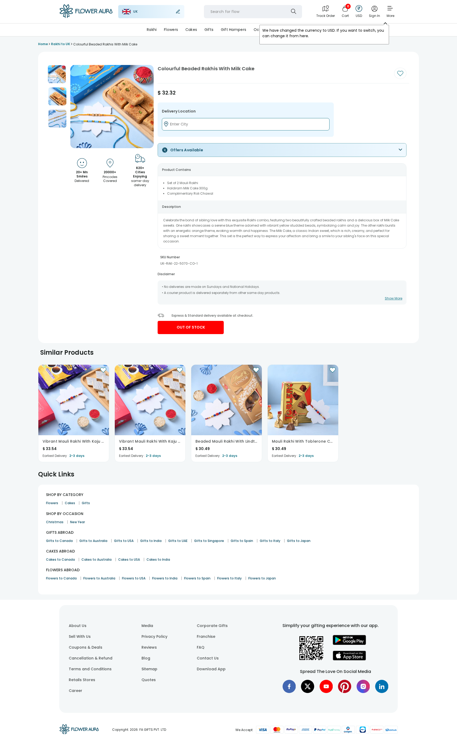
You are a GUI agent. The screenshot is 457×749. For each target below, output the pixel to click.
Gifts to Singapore (209, 541)
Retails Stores (82, 679)
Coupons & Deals (85, 647)
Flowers (171, 29)
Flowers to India (164, 578)
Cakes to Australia (96, 559)
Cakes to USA (129, 559)
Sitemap (149, 669)
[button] (57, 74)
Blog (145, 658)
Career (75, 690)
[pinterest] (344, 686)
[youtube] (326, 686)
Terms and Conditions (90, 669)
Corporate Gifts (212, 625)
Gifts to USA (124, 541)
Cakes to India (158, 559)
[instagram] (363, 686)
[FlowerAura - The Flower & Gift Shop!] (86, 17)
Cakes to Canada (60, 559)
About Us (77, 625)
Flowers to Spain (197, 578)
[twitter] (307, 686)
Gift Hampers (233, 29)
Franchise (206, 636)
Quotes (148, 679)
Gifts (208, 29)
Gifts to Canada (59, 541)
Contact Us (208, 658)
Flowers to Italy (229, 578)
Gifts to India (151, 541)
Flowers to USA (133, 578)
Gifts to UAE (178, 541)
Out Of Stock (191, 327)
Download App (211, 669)
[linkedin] (381, 686)
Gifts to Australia (93, 541)
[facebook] (289, 686)
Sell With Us (80, 636)
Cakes (191, 29)
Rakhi (152, 29)
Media (147, 625)
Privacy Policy (154, 636)
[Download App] (349, 643)
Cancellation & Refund (90, 658)
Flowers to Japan (262, 578)
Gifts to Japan (298, 541)
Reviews (149, 647)
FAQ (200, 647)
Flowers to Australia (99, 578)
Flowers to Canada (61, 578)
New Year (77, 522)
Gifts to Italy (270, 541)
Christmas (54, 522)
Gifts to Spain (242, 541)
